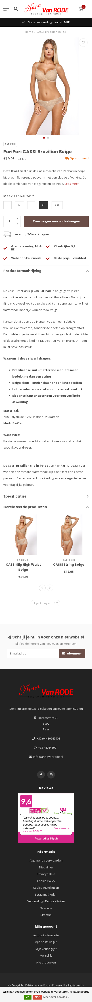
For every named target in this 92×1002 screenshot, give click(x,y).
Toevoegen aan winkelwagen (56, 221)
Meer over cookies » (56, 997)
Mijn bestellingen (46, 942)
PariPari (10, 144)
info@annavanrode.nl (48, 757)
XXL (57, 205)
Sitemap (46, 915)
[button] (44, 138)
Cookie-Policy (46, 881)
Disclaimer (46, 867)
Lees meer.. (72, 184)
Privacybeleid (46, 874)
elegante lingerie (45, 603)
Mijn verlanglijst (46, 949)
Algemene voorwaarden (46, 860)
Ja (27, 997)
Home (29, 31)
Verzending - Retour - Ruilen (46, 901)
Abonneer (74, 653)
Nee (37, 997)
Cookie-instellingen (46, 888)
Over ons (46, 908)
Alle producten (46, 962)
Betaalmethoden (46, 894)
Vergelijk (46, 955)
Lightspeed (75, 985)
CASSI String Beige (68, 564)
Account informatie (46, 935)
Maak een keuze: (18, 196)
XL (43, 205)
